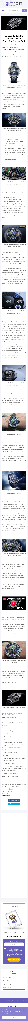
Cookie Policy (15, 1000)
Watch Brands (7, 987)
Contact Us (24, 1000)
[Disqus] (14, 835)
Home (2, 1000)
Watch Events (7, 984)
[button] (3, 10)
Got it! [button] (14, 1017)
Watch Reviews (7, 980)
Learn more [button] (5, 1013)
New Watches (7, 977)
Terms (8, 1000)
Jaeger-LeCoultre (7, 49)
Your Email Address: (14, 941)
